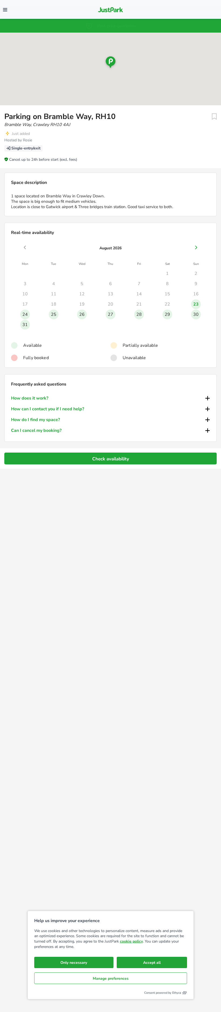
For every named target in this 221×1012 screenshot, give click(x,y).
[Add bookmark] (214, 116)
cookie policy (131, 941)
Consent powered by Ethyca (162, 993)
